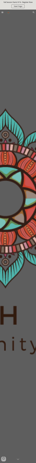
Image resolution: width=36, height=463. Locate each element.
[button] (2, 12)
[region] (18, 5)
